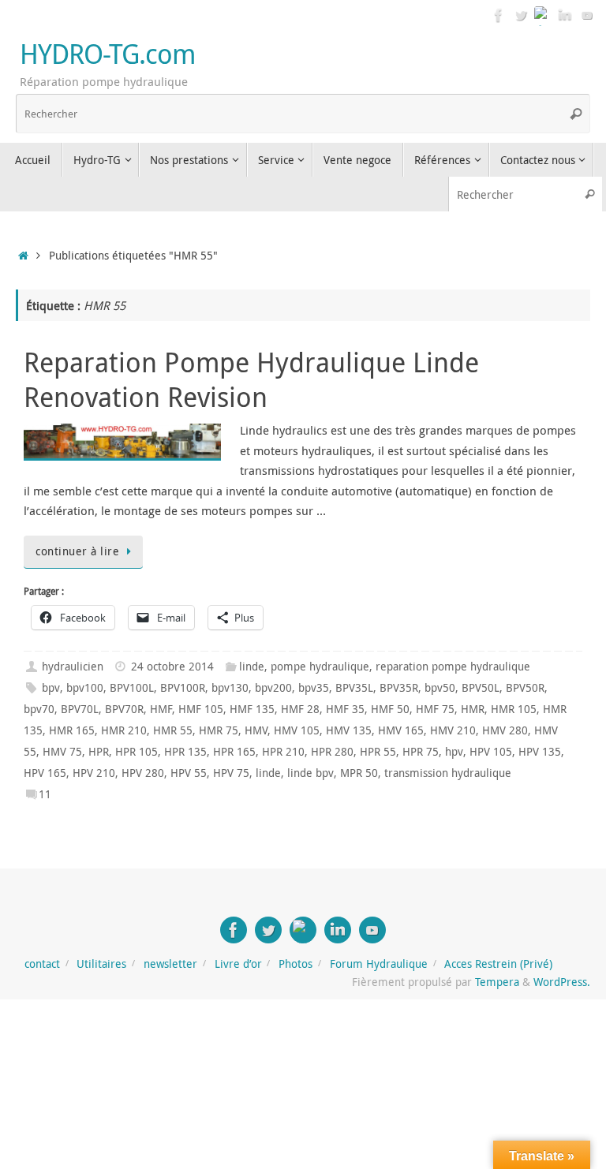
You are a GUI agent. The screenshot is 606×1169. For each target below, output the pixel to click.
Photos (295, 964)
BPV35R (399, 688)
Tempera (497, 982)
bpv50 (440, 688)
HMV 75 (62, 752)
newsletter (170, 964)
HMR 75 (218, 730)
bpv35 (313, 688)
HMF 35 (345, 709)
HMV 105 (297, 730)
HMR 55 (173, 730)
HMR (472, 709)
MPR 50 (359, 773)
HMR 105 (514, 709)
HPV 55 (188, 773)
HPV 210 (94, 773)
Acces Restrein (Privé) (498, 964)
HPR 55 (378, 752)
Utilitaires (101, 964)
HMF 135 (252, 709)
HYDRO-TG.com (107, 54)
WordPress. (561, 982)
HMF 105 (200, 709)
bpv (51, 688)
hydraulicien (72, 666)
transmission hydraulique (447, 773)
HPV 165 (45, 773)
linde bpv (310, 773)
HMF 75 (435, 709)
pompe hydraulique (320, 666)
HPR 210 (283, 752)
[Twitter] (521, 15)
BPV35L (354, 688)
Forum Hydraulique (379, 964)
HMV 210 (453, 730)
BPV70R (124, 709)
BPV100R (182, 688)
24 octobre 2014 (172, 666)
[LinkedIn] (565, 15)
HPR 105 (136, 752)
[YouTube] (587, 15)
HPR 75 (420, 752)
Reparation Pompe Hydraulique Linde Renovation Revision (251, 379)
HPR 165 (234, 752)
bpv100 (84, 688)
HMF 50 (390, 709)
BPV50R (525, 688)
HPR (98, 752)
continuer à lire (77, 551)
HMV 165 (401, 730)
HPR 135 (185, 752)
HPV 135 (539, 752)
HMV (256, 730)
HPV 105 (490, 752)
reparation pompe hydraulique (453, 666)
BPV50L (480, 688)
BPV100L (132, 688)
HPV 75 (231, 773)
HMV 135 (349, 730)
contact (42, 964)
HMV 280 (505, 730)
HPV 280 (143, 773)
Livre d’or (238, 964)
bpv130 (230, 688)
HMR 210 (124, 730)
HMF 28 (300, 709)
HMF (161, 709)
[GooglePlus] (543, 15)
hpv (454, 752)
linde (251, 666)
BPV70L (80, 709)
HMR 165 (72, 730)
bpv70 (39, 709)
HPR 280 (332, 752)
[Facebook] (499, 15)
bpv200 (273, 688)
